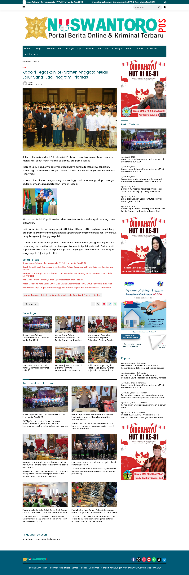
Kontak (75, 567)
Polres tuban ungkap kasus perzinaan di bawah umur (143, 406)
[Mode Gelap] (165, 7)
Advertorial (152, 48)
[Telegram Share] (109, 304)
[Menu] (24, 7)
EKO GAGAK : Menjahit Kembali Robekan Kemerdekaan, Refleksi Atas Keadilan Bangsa (142, 366)
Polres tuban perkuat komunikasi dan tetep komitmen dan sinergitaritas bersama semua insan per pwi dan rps (143, 396)
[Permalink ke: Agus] (25, 83)
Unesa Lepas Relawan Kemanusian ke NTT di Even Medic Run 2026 (97, 2)
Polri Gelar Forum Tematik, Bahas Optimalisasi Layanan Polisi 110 (53, 279)
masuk (37, 539)
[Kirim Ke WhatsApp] (115, 304)
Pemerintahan (54, 48)
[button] (159, 7)
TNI (99, 48)
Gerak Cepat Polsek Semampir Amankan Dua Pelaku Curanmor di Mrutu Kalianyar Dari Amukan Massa (68, 268)
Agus (30, 82)
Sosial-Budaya (31, 54)
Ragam (39, 48)
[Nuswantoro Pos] (94, 27)
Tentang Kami (34, 567)
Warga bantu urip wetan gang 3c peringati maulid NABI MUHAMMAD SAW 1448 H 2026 (141, 180)
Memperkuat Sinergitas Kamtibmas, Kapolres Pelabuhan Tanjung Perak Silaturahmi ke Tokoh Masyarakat (67, 274)
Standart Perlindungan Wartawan (117, 567)
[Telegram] (164, 560)
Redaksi (83, 567)
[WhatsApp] (154, 559)
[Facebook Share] (93, 304)
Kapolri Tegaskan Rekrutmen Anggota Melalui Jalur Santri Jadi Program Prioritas (62, 295)
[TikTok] (159, 560)
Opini (79, 48)
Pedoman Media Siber (59, 567)
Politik (129, 48)
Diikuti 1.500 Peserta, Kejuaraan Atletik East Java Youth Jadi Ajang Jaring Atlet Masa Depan (141, 190)
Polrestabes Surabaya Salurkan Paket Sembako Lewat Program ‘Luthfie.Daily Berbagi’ (143, 376)
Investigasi (117, 48)
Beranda (28, 48)
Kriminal (90, 48)
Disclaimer (94, 567)
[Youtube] (149, 559)
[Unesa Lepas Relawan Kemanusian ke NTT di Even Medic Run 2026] (37, 324)
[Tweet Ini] (98, 304)
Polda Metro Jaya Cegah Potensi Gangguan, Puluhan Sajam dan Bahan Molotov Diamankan (67, 287)
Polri (106, 48)
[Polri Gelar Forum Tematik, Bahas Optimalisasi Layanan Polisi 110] (37, 354)
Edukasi (139, 48)
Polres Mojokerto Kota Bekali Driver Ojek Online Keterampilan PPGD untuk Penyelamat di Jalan (67, 284)
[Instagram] (144, 559)
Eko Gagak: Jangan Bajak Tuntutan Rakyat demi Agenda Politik (141, 200)
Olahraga (69, 48)
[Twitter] (138, 559)
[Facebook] (133, 559)
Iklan (45, 567)
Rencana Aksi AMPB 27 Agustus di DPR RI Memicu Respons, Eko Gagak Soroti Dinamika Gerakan (142, 416)
